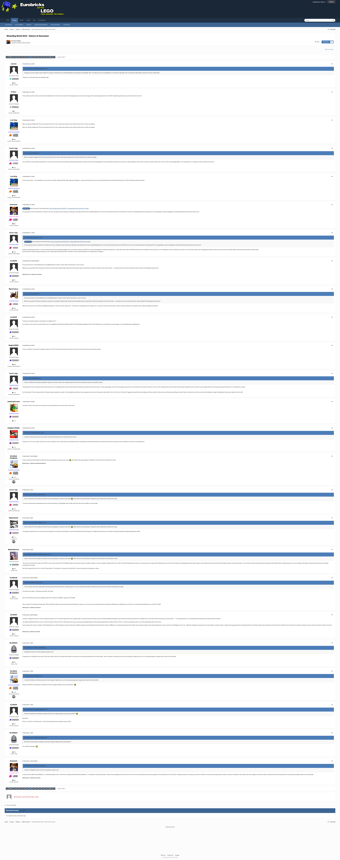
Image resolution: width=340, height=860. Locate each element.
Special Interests (55, 24)
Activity (21, 20)
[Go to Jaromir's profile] (14, 70)
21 (21, 57)
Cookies (177, 855)
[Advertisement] (170, 840)
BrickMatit (13, 643)
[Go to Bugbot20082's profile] (14, 352)
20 (17, 57)
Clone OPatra (17, 41)
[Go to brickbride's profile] (14, 584)
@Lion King (26, 208)
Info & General (19, 24)
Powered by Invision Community (170, 857)
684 (14, 364)
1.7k (14, 447)
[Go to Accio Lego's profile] (14, 154)
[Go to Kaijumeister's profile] (14, 524)
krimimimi (13, 204)
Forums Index (8, 24)
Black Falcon (13, 289)
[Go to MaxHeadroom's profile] (14, 556)
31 (14, 111)
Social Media (41, 20)
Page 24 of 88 (61, 57)
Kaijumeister (13, 518)
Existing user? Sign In (319, 2)
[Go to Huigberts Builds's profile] (14, 434)
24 (30, 57)
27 (40, 57)
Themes (28, 24)
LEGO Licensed (26, 42)
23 (27, 57)
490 (14, 568)
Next (50, 57)
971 (14, 280)
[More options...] (332, 64)
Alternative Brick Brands (41, 24)
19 (14, 57)
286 (14, 83)
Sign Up (331, 1)
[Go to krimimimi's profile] (14, 211)
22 (24, 57)
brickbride (13, 578)
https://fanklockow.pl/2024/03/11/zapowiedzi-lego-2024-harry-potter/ (69, 208)
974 (14, 597)
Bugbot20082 (13, 345)
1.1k (14, 537)
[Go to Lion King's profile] (14, 126)
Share (317, 42)
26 (37, 57)
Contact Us (170, 855)
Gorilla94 (13, 261)
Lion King (13, 120)
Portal (7, 20)
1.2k (14, 420)
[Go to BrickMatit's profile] (14, 649)
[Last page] (54, 57)
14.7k (14, 477)
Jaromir (14, 64)
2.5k (14, 167)
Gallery (28, 20)
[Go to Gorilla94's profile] (14, 267)
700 (14, 662)
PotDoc (13, 92)
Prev (10, 57)
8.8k (14, 139)
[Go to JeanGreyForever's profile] (14, 408)
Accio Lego (13, 148)
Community (66, 24)
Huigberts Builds (14, 428)
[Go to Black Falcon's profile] (14, 295)
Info (34, 20)
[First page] (7, 57)
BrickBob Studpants (13, 457)
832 (14, 223)
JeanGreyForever (13, 401)
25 (33, 57)
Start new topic (329, 49)
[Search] (333, 20)
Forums (14, 20)
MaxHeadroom (13, 549)
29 (46, 57)
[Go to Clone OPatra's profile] (8, 42)
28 (43, 57)
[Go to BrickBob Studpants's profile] (14, 464)
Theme (163, 855)
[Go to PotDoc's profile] (14, 98)
